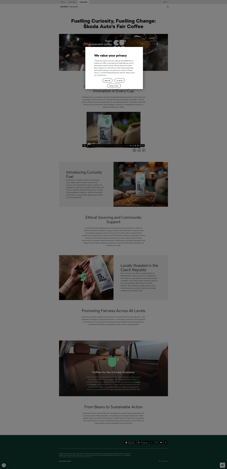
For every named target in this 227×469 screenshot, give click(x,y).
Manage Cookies (114, 86)
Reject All (107, 80)
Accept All (119, 80)
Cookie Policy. (101, 75)
